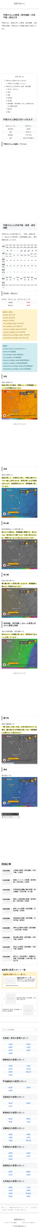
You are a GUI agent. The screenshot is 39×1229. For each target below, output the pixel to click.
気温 (9, 92)
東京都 (28, 1069)
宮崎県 (28, 1190)
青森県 (10, 1047)
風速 (9, 112)
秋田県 (28, 1044)
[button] (35, 1030)
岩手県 (10, 1050)
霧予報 (10, 109)
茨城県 (10, 1066)
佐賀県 (10, 1190)
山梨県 (10, 1090)
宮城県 (10, 1053)
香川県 (10, 1174)
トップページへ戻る (10, 1222)
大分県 (28, 1187)
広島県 (28, 1153)
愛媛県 (28, 1171)
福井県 (28, 1103)
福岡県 (10, 1187)
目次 (16, 76)
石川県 (10, 1106)
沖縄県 (28, 1196)
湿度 (9, 95)
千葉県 (28, 1066)
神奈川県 (28, 1072)
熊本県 (10, 1196)
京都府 (10, 1137)
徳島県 (10, 1171)
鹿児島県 (28, 1193)
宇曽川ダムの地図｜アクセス (17, 83)
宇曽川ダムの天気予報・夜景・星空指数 (18, 86)
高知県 (28, 1174)
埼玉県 (10, 1075)
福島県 (28, 1050)
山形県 (28, 1047)
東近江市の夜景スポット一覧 (11, 817)
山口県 (28, 1156)
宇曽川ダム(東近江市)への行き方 (16, 80)
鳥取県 (10, 1153)
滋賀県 (10, 1134)
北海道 (10, 1044)
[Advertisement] (19, 51)
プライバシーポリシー (29, 1222)
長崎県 (10, 1193)
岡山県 (10, 1159)
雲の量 (10, 101)
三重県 (28, 1121)
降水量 (10, 98)
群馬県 (10, 1072)
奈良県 (28, 1137)
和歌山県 (28, 1140)
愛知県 (28, 1118)
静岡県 (10, 1121)
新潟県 (10, 1087)
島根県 (10, 1156)
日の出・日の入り (13, 89)
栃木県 (10, 1069)
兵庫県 (28, 1134)
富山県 (10, 1103)
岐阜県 (10, 1118)
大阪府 (10, 1140)
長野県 (28, 1087)
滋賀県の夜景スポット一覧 (11, 814)
